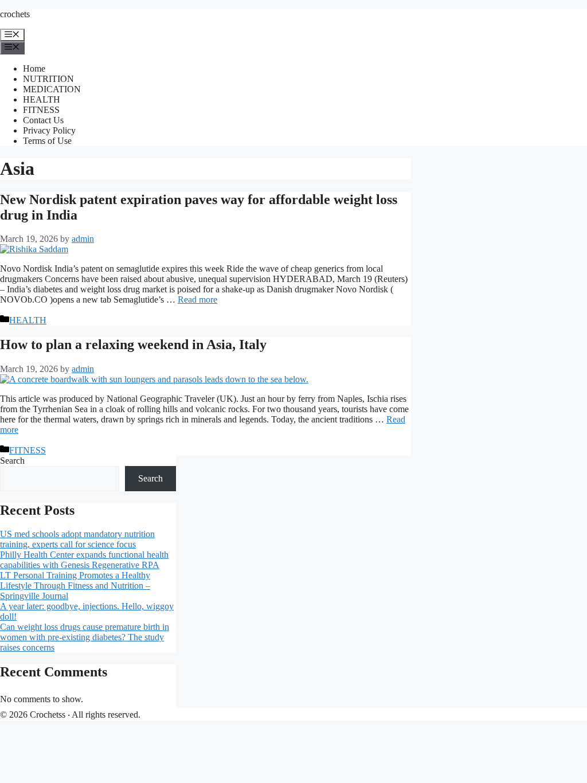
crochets (15, 14)
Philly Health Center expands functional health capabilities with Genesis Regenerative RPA (84, 560)
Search (12, 460)
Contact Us (43, 120)
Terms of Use (47, 141)
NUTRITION (48, 79)
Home (34, 68)
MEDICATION (52, 89)
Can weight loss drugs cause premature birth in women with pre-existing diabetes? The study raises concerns (84, 637)
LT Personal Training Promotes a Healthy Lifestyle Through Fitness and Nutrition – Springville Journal (75, 585)
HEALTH (41, 99)
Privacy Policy (49, 130)
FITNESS (41, 110)
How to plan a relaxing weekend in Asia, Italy (133, 344)
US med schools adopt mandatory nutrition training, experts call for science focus (77, 539)
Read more (197, 299)
